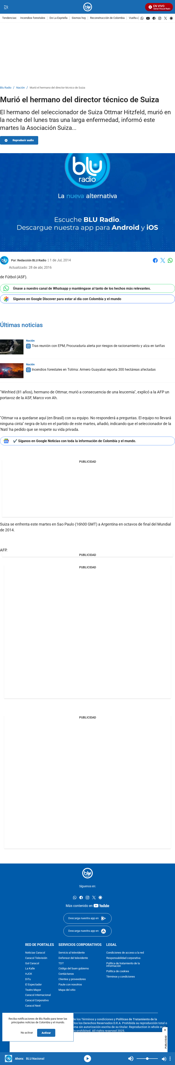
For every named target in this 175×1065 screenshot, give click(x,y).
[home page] (87, 7)
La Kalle (30, 968)
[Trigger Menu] (6, 7)
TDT (61, 963)
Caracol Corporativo (37, 1000)
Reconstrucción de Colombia (107, 18)
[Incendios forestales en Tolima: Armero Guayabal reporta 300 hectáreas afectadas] (11, 370)
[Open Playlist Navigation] (170, 1058)
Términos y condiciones (120, 976)
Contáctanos (66, 974)
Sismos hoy (79, 18)
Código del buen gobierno (73, 968)
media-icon (87, 1059)
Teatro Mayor (33, 989)
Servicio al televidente (71, 952)
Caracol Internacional (38, 995)
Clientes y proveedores (72, 979)
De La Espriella (58, 18)
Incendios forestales (32, 18)
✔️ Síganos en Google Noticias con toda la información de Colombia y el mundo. (74, 441)
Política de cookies (117, 971)
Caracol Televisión (36, 958)
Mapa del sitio (66, 989)
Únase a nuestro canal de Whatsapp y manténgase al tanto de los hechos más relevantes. (82, 288)
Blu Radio (5, 87)
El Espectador (33, 984)
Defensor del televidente (73, 958)
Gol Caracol (32, 963)
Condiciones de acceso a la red (125, 952)
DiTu (28, 979)
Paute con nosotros (70, 984)
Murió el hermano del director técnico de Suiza (57, 87)
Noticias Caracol (35, 952)
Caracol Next (33, 1005)
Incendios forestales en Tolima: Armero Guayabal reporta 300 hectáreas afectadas (94, 370)
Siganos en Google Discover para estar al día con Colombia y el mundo (67, 299)
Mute (130, 1058)
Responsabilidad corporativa (123, 958)
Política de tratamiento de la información (123, 964)
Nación (20, 87)
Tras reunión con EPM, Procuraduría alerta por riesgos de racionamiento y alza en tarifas (98, 346)
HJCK (28, 974)
